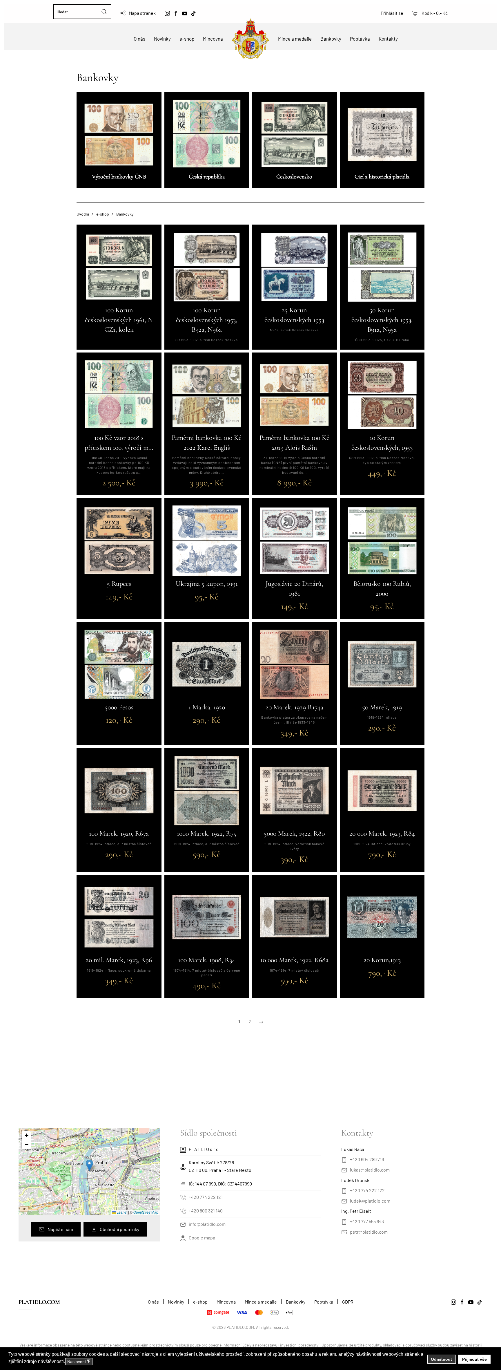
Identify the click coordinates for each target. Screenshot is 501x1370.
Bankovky (330, 38)
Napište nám (60, 1229)
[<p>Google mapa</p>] (183, 1237)
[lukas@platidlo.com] (344, 1169)
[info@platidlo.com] (183, 1224)
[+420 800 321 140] (183, 1210)
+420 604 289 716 (367, 1159)
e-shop (186, 38)
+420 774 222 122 (367, 1190)
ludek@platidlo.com (370, 1200)
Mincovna (213, 38)
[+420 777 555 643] (344, 1221)
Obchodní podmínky (119, 1229)
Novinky (162, 38)
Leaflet (121, 1212)
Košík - (434, 13)
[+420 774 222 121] (183, 1197)
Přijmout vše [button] (474, 1359)
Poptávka (360, 38)
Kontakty (388, 38)
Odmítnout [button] (441, 1359)
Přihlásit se (392, 13)
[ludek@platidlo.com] (344, 1200)
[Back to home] (250, 39)
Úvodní (83, 214)
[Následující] (261, 1021)
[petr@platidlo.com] (344, 1232)
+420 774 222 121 (206, 1197)
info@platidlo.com (207, 1224)
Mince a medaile (295, 38)
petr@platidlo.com (369, 1232)
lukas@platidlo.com (370, 1169)
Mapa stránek (142, 13)
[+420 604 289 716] (344, 1159)
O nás (139, 38)
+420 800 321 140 (206, 1210)
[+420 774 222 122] (344, 1190)
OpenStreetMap (145, 1212)
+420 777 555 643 (367, 1221)
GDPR (347, 1301)
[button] (89, 1165)
